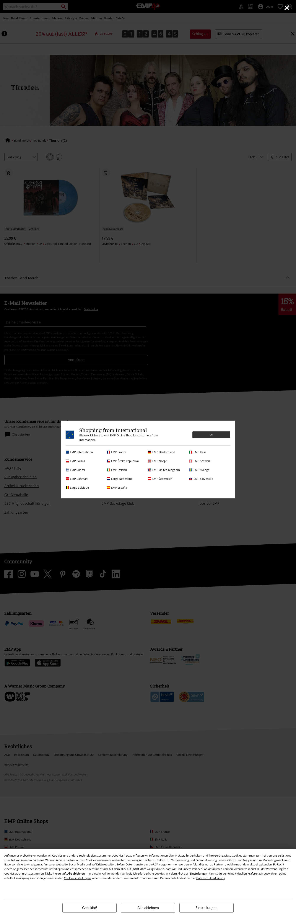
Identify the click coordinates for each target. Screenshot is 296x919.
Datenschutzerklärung (210, 878)
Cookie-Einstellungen (77, 878)
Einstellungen (206, 907)
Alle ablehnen (148, 908)
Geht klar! (89, 908)
